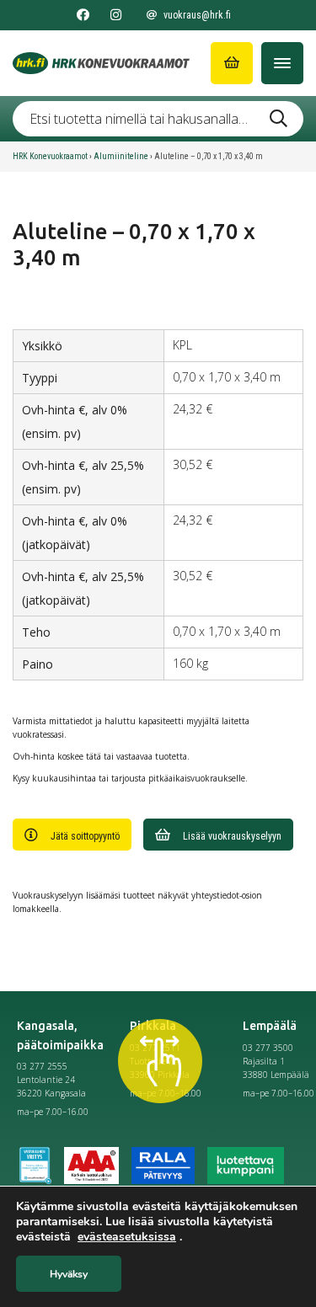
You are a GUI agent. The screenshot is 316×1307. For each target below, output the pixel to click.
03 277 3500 (268, 1048)
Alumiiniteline (121, 156)
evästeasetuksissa (127, 1237)
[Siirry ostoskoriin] (232, 63)
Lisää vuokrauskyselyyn (232, 836)
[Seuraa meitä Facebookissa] (83, 15)
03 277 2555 (42, 1066)
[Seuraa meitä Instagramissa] (115, 15)
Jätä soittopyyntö (85, 836)
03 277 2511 (155, 1048)
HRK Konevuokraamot (50, 156)
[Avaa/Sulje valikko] (282, 63)
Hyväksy (69, 1274)
